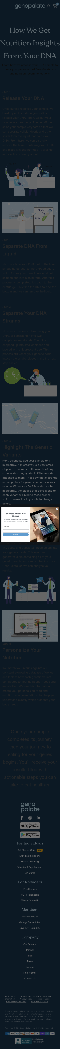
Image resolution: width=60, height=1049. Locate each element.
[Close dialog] (57, 509)
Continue (15, 534)
